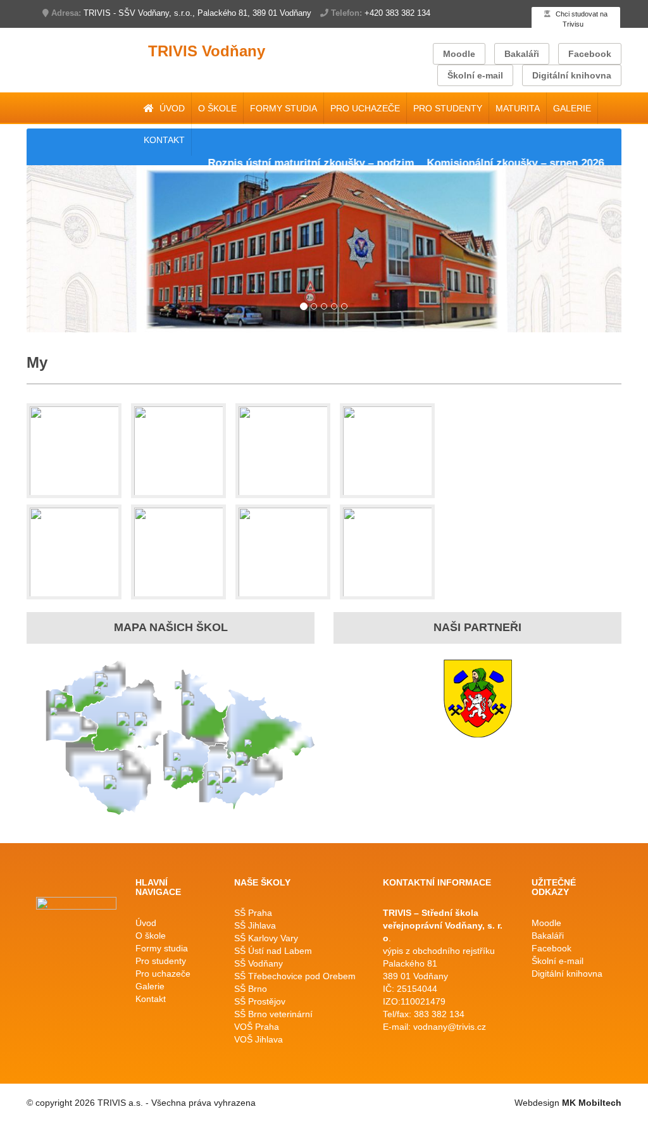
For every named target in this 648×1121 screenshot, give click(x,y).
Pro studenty (447, 108)
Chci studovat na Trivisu (581, 19)
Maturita (517, 108)
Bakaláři (521, 54)
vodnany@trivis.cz (449, 1027)
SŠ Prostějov (259, 1001)
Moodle (459, 54)
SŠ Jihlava (255, 925)
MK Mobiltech (591, 1103)
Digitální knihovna (571, 75)
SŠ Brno (250, 989)
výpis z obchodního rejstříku (439, 951)
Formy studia (283, 108)
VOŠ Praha (256, 1027)
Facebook (589, 54)
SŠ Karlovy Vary (266, 938)
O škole (217, 108)
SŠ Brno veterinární (273, 1014)
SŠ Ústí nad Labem (273, 951)
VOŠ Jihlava (258, 1039)
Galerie (572, 108)
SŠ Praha (253, 913)
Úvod (171, 108)
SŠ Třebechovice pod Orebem (295, 976)
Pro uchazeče (365, 108)
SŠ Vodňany (258, 963)
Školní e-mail (475, 75)
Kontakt (164, 140)
